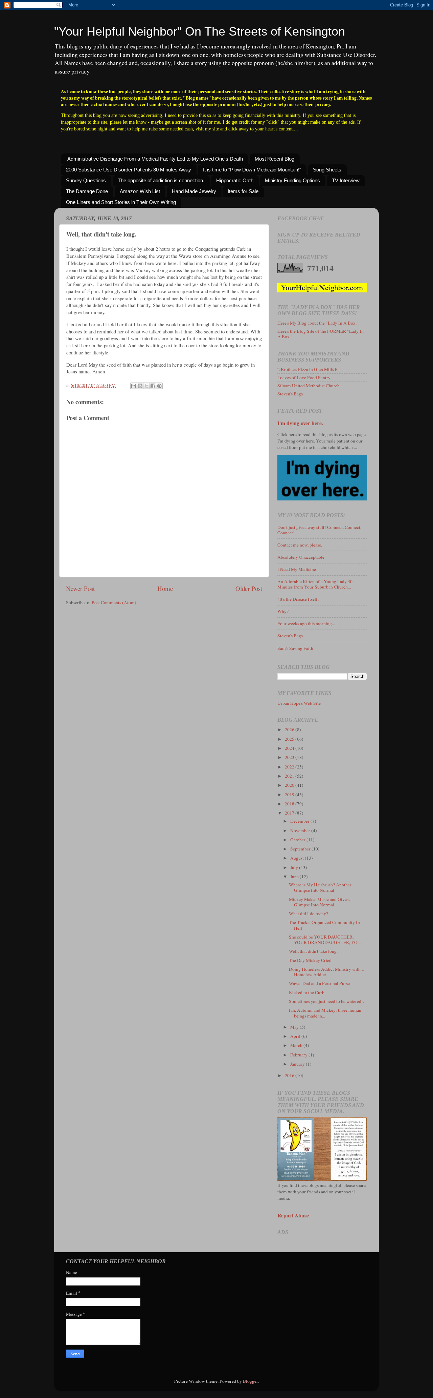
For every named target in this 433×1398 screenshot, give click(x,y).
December (300, 821)
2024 (290, 748)
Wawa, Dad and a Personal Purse (319, 983)
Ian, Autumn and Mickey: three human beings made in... (325, 1013)
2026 (290, 729)
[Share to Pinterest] (159, 386)
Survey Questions (86, 180)
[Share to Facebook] (153, 386)
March (296, 1045)
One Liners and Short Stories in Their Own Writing (121, 202)
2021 (290, 776)
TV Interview (346, 180)
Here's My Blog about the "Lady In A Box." (318, 323)
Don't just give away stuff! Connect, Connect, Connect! (319, 530)
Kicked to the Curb (306, 992)
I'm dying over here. (300, 423)
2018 (290, 804)
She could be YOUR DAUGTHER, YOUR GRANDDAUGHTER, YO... (325, 939)
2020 (290, 785)
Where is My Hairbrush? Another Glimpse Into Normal (320, 887)
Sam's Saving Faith (295, 648)
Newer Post (80, 588)
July (294, 867)
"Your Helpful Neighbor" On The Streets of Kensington (199, 31)
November (300, 830)
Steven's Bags (290, 394)
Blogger (250, 1381)
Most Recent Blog (274, 159)
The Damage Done (87, 191)
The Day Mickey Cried (310, 960)
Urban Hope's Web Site (299, 703)
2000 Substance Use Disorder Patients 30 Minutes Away (128, 169)
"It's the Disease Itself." (299, 599)
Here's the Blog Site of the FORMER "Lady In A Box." (320, 334)
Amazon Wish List (140, 191)
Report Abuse (293, 1215)
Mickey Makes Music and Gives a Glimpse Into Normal (320, 902)
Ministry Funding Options (292, 180)
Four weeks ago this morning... (306, 623)
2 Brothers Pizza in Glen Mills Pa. (309, 369)
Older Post (248, 588)
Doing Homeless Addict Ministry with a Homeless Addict (326, 972)
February (299, 1055)
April (295, 1036)
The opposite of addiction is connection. (161, 180)
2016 (290, 1075)
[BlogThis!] (140, 386)
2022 (290, 767)
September (301, 849)
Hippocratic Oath (234, 180)
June (295, 876)
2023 (290, 757)
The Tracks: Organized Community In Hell (324, 925)
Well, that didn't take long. (313, 951)
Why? (283, 611)
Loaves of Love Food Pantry (304, 377)
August (297, 858)
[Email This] (133, 386)
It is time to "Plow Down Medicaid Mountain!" (252, 169)
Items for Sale (243, 191)
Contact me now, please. (299, 545)
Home (165, 588)
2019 (290, 794)
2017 (290, 813)
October (298, 840)
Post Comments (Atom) (114, 602)
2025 (290, 739)
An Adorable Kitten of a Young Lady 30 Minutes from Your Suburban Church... (314, 584)
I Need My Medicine (296, 569)
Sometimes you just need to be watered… (327, 1001)
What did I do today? (308, 913)
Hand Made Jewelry (194, 191)
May (295, 1027)
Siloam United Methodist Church (308, 386)
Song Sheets (327, 169)
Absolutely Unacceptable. (301, 557)
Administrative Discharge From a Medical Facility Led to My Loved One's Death (155, 159)
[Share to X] (146, 386)
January (298, 1064)
